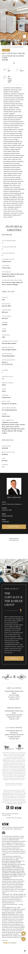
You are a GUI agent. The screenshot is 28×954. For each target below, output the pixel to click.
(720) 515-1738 (7, 510)
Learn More (20, 803)
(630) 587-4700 (14, 699)
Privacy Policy (18, 817)
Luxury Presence (6, 815)
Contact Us (14, 658)
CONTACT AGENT (14, 526)
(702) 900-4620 (14, 738)
